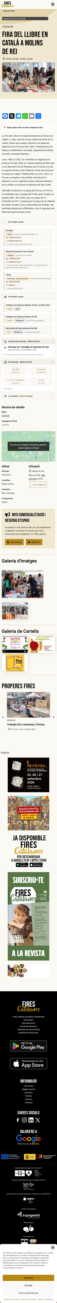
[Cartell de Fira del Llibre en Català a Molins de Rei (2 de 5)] (15, 611)
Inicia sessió (16, 542)
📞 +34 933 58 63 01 (14, 237)
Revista (28, 1096)
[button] (52, 1247)
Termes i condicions (45, 1299)
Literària (5, 424)
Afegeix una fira (28, 1089)
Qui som (28, 1099)
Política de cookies (11, 1299)
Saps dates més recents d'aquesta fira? (25, 127)
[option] (28, 711)
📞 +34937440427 (13, 282)
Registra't (36, 542)
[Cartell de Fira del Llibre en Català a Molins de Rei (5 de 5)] (15, 662)
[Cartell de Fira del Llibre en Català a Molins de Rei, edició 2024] (42, 644)
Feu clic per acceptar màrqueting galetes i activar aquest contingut (28, 446)
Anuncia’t (28, 1092)
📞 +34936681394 (13, 258)
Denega (28, 1285)
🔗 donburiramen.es (14, 241)
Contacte (29, 1102)
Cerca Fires (28, 1086)
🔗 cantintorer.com (13, 262)
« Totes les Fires (8, 11)
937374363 (27, 350)
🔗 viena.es (10, 285)
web (34, 350)
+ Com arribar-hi (38, 484)
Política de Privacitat (28, 1299)
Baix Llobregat (26, 396)
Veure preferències (28, 1293)
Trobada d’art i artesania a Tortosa (26, 724)
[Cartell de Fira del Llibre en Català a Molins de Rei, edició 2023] (15, 644)
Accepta (28, 1277)
